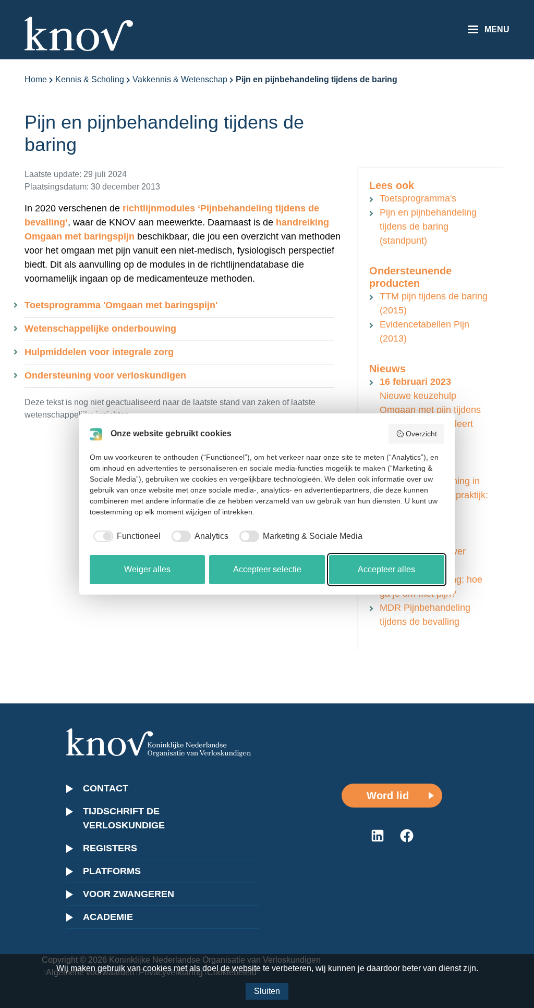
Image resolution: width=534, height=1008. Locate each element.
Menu (496, 29)
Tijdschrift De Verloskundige (124, 818)
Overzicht (421, 434)
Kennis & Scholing (89, 79)
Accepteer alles (386, 569)
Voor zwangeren (128, 894)
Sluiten (267, 991)
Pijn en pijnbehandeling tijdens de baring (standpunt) (428, 226)
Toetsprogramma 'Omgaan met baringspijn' (121, 305)
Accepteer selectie (267, 569)
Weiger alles (147, 569)
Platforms (112, 871)
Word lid (388, 795)
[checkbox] (125, 536)
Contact (105, 788)
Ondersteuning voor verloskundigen (105, 375)
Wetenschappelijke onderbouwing (100, 328)
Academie (108, 917)
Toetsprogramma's (418, 198)
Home (36, 79)
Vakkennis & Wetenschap (179, 79)
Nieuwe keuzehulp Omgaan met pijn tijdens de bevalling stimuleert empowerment (430, 409)
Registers (110, 848)
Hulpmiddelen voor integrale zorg (99, 352)
